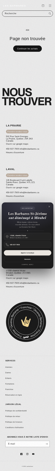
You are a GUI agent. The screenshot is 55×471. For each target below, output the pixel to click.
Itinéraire (27, 259)
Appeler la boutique (27, 253)
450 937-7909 (15, 245)
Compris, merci (28, 264)
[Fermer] (49, 206)
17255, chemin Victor (19, 236)
